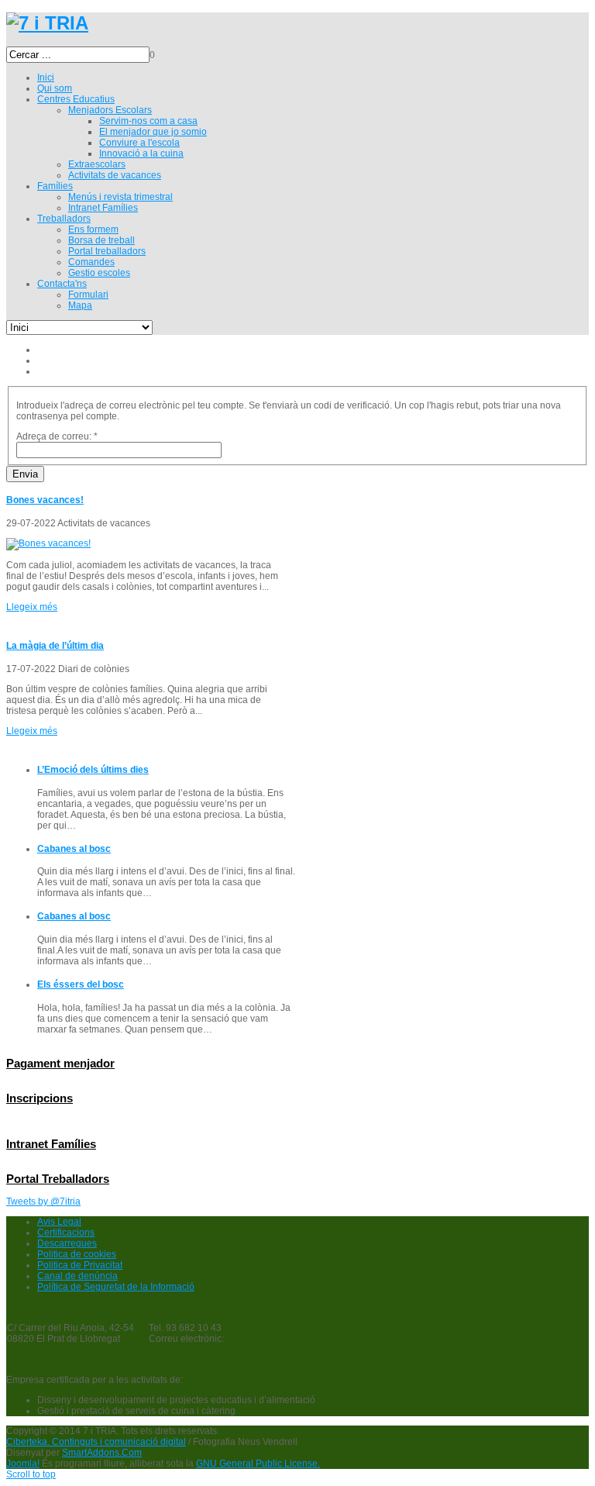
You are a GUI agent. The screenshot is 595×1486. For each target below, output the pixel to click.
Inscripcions (39, 1098)
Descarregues (67, 1243)
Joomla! (23, 1463)
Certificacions (66, 1232)
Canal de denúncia (77, 1276)
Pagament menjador (60, 1063)
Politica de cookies (76, 1254)
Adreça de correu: (57, 436)
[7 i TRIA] (47, 22)
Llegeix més (31, 607)
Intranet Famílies (51, 1143)
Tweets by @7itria (43, 1201)
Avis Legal (59, 1221)
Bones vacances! (45, 500)
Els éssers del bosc (80, 984)
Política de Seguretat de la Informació (115, 1286)
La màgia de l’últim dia (55, 645)
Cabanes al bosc (74, 848)
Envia (25, 474)
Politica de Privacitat (79, 1265)
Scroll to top (31, 1474)
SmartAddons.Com (102, 1452)
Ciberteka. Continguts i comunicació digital (96, 1441)
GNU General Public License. (258, 1463)
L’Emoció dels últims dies (93, 769)
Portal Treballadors (57, 1178)
